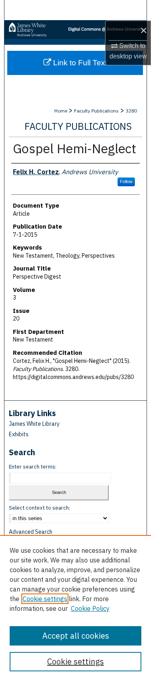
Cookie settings (45, 599)
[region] (75, 608)
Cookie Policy (90, 608)
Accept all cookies (75, 635)
